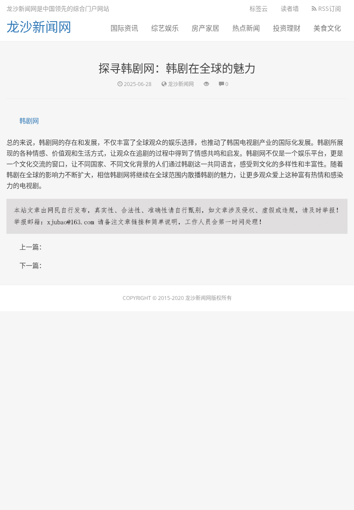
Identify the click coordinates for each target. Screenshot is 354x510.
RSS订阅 (328, 8)
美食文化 (327, 28)
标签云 (259, 8)
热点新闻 (246, 28)
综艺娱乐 (165, 28)
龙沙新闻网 (38, 26)
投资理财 (286, 28)
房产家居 (205, 28)
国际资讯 (124, 28)
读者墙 (290, 8)
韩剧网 (29, 120)
